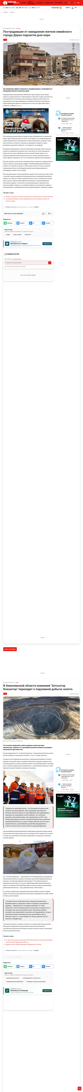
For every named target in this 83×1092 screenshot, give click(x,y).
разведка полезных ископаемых (36, 981)
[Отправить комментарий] (49, 262)
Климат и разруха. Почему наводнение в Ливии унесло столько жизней (29, 196)
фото (17, 682)
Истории (23, 2)
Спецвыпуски (48, 2)
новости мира (18, 234)
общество (28, 234)
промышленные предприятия (14, 981)
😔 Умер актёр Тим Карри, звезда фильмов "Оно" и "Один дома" (68, 120)
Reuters (18, 105)
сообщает (33, 755)
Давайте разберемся (31, 2)
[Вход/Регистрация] (75, 3)
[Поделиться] (79, 1088)
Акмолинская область (13, 978)
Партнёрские (59, 2)
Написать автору (75, 39)
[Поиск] (71, 3)
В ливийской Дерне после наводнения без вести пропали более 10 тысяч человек (27, 200)
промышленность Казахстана (32, 978)
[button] (73, 7)
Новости (16, 2)
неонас (18, 28)
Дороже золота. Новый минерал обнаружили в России (23, 944)
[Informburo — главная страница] (10, 3)
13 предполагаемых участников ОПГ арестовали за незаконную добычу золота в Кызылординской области (29, 941)
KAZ (78, 2)
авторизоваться (17, 259)
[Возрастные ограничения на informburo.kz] (68, 3)
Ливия (8, 234)
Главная (5, 12)
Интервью (39, 2)
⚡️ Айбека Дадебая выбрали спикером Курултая (66, 129)
